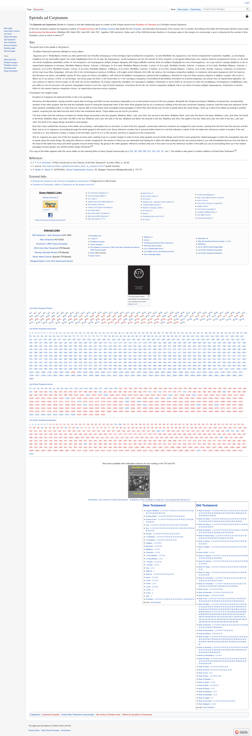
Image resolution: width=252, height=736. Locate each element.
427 (70, 362)
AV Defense (147, 210)
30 (183, 312)
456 (214, 362)
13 (89, 312)
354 (144, 356)
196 (234, 343)
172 (115, 343)
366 (204, 356)
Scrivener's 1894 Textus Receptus (52, 244)
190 (204, 343)
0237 (234, 405)
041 (219, 388)
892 (199, 369)
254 (85, 349)
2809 (97, 375)
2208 (139, 450)
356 (154, 356)
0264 (181, 408)
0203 (37, 405)
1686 (31, 450)
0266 (193, 408)
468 (55, 366)
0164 (235, 398)
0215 (109, 405)
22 (139, 312)
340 (75, 356)
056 (75, 392)
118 (39, 322)
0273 (235, 408)
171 (110, 343)
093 (40, 395)
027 (150, 388)
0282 (73, 411)
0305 (211, 411)
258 (105, 349)
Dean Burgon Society (95, 204)
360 (174, 356)
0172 (67, 402)
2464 (169, 372)
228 (174, 346)
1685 (244, 447)
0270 (217, 408)
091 (30, 395)
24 (150, 312)
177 (139, 343)
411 (209, 359)
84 (49, 319)
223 (149, 346)
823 (144, 369)
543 (35, 369)
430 (85, 362)
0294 (145, 411)
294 (65, 352)
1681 (220, 447)
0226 (175, 405)
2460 (163, 372)
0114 (159, 395)
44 (43, 316)
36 (217, 312)
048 (35, 392)
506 (244, 366)
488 (154, 366)
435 (110, 362)
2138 (85, 450)
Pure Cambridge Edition (152, 254)
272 (174, 349)
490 (164, 366)
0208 (67, 405)
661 (115, 369)
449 (179, 362)
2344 (121, 372)
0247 (79, 408)
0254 (121, 408)
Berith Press (147, 193)
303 (110, 352)
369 (219, 356)
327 (229, 352)
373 (239, 356)
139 (176, 322)
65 (135, 151)
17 (111, 312)
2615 (205, 372)
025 (140, 388)
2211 (151, 450)
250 (65, 349)
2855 (175, 375)
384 (75, 359)
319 (189, 352)
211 (90, 346)
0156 (187, 398)
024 (135, 388)
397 (139, 359)
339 (70, 356)
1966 (61, 450)
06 (50, 388)
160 (55, 343)
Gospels (137, 29)
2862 (217, 375)
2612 (187, 372)
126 (91, 322)
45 (49, 316)
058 (85, 392)
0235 (222, 405)
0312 (37, 415)
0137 (73, 398)
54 (98, 316)
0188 (163, 402)
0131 (43, 398)
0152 (163, 398)
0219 (133, 405)
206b (77, 437)
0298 (169, 411)
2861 (211, 375)
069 (139, 392)
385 (80, 359)
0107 (118, 395)
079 (189, 392)
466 (45, 366)
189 (199, 343)
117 (162, 151)
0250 (97, 408)
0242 (49, 408)
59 (126, 316)
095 (50, 395)
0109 (130, 395)
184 (174, 343)
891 (194, 369)
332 (35, 356)
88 (71, 319)
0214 (103, 405)
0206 (55, 405)
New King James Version (153, 246)
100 (137, 319)
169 (100, 343)
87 (65, 319)
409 (199, 359)
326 (224, 352)
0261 (163, 408)
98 (126, 319)
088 (234, 392)
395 (130, 359)
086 (224, 392)
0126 (230, 395)
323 (209, 352)
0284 (85, 411)
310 (144, 352)
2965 (31, 379)
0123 (212, 395)
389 (100, 359)
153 (237, 339)
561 (90, 447)
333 (40, 356)
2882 (234, 375)
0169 (49, 402)
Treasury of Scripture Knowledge (99, 207)
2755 (229, 372)
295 (70, 352)
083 (209, 392)
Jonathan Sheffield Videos (206, 212)
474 (85, 366)
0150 (151, 398)
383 (70, 359)
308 (134, 352)
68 (176, 316)
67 (170, 316)
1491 (148, 447)
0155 (181, 398)
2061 (97, 372)
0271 (223, 408)
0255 (127, 408)
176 (134, 343)
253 (80, 349)
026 (145, 388)
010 (66, 388)
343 (90, 356)
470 (65, 366)
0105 (106, 395)
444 (154, 362)
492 (174, 366)
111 (209, 319)
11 (78, 312)
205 (60, 346)
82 (37, 319)
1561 (160, 447)
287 (30, 352)
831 (184, 369)
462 (244, 362)
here (134, 304)
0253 (115, 408)
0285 (91, 411)
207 (70, 346)
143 (188, 339)
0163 (229, 398)
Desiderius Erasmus (97, 241)
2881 (228, 375)
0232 (211, 405)
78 (231, 316)
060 (95, 392)
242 (243, 346)
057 (80, 392)
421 (40, 362)
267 (149, 349)
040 (214, 388)
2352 (217, 450)
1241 (232, 369)
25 (156, 312)
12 (84, 312)
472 (75, 366)
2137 (79, 450)
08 (58, 388)
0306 (217, 411)
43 (37, 316)
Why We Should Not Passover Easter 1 (212, 241)
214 (105, 346)
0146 (127, 398)
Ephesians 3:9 (203, 238)
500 (214, 366)
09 (62, 388)
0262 (169, 408)
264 (134, 349)
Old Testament (39, 235)
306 (125, 352)
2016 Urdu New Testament (46, 248)
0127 (236, 395)
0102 (88, 395)
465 (40, 366)
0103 (94, 395)
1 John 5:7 (94, 239)
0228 (187, 405)
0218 (127, 405)
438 (125, 362)
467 (50, 366)
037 (200, 388)
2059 (85, 372)
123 (71, 322)
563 (100, 447)
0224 (163, 405)
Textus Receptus (96, 244)
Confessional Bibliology (205, 195)
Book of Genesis (204, 511)
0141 (97, 398)
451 (189, 362)
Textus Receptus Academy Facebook (49, 220)
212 (95, 346)
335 (50, 356)
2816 (139, 375)
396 (134, 359)
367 (209, 356)
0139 (85, 398)
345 (100, 356)
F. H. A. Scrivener (43, 162)
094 (45, 395)
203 (50, 346)
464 (35, 366)
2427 (133, 372)
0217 (121, 405)
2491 (175, 372)
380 (55, 359)
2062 (103, 372)
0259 (151, 408)
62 (143, 316)
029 (160, 388)
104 (164, 319)
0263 (175, 408)
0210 (79, 405)
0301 (187, 411)
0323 (103, 415)
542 (80, 447)
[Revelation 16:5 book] (139, 481)
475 (90, 366)
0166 (31, 402)
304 (115, 352)
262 (125, 349)
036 (195, 388)
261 (120, 349)
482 (125, 366)
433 (100, 362)
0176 (91, 402)
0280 (61, 411)
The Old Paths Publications (97, 193)
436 (115, 362)
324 (214, 352)
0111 (141, 395)
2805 (73, 375)
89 (76, 319)
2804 (67, 375)
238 (224, 346)
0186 (151, 402)
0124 (218, 395)
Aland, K (48, 169)
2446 (157, 372)
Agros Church (95, 256)
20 (128, 312)
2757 (241, 372)
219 (129, 346)
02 (34, 388)
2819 (157, 375)
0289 (115, 411)
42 (32, 316)
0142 (103, 398)
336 (55, 356)
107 (183, 319)
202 (45, 346)
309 (139, 352)
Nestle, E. (39, 169)
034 (185, 388)
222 (144, 346)
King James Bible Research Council (209, 197)
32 (195, 312)
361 (179, 356)
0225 (169, 405)
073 (159, 392)
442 (144, 362)
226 (164, 346)
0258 (145, 408)
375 (30, 359)
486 (144, 366)
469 (60, 366)
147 (207, 339)
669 (120, 369)
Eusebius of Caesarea (146, 24)
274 (184, 349)
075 (169, 392)
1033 (130, 447)
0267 (199, 408)
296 (75, 352)
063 (110, 392)
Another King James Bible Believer (100, 202)
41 (244, 312)
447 (169, 362)
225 (159, 346)
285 (239, 349)
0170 (55, 402)
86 (60, 319)
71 (193, 316)
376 (35, 359)
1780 (55, 372)
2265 (181, 450)
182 (164, 343)
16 (106, 312)
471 (70, 366)
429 (80, 362)
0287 (103, 411)
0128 (242, 395)
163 (70, 343)
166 (85, 343)
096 (55, 395)
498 (204, 366)
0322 (97, 415)
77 (226, 316)
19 (122, 312)
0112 (147, 395)
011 (71, 388)
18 (117, 312)
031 (170, 388)
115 (236, 319)
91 (87, 319)
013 (81, 388)
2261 (163, 450)
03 (38, 388)
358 (164, 356)
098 (65, 395)
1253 (238, 369)
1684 (238, 447)
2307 (205, 450)
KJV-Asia (146, 199)
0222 (151, 405)
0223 (157, 405)
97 (121, 319)
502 (224, 366)
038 (204, 388)
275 (189, 349)
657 (95, 369)
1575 (166, 447)
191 (209, 343)
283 (229, 349)
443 (149, 362)
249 (60, 349)
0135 (61, 398)
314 (164, 352)
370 (224, 356)
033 (180, 388)
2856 (181, 375)
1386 (142, 447)
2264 (175, 450)
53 (93, 316)
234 (204, 346)
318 (184, 352)
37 (222, 312)
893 (204, 369)
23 (145, 312)
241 (238, 346)
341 (80, 356)
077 (179, 392)
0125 (224, 395)
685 (130, 369)
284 (234, 349)
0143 (109, 398)
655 (85, 369)
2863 (222, 375)
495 (189, 366)
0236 (228, 405)
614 (65, 369)
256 (95, 349)
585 (60, 369)
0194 (199, 402)
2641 (217, 372)
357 (159, 356)
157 (40, 343)
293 (60, 352)
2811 (109, 375)
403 (169, 359)
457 (219, 362)
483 (130, 366)
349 (120, 356)
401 (159, 359)
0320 (85, 415)
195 (229, 343)
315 (169, 352)
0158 (199, 398)
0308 (229, 411)
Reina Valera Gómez (42, 256)
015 (90, 388)
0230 (199, 405)
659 (105, 369)
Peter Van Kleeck (94, 219)
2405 (228, 450)
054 (65, 392)
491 (169, 366)
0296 (157, 411)
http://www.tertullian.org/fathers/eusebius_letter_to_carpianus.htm (72, 166)
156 (35, 343)
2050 (73, 372)
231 (189, 346)
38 (228, 312)
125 (84, 322)
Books (92, 253)
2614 (199, 372)
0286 (97, 411)
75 (215, 316)
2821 (169, 375)
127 (98, 322)
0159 (205, 398)
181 (159, 343)
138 (170, 322)
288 (35, 352)
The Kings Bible (93, 210)
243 (30, 349)
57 (115, 316)
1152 (227, 369)
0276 (37, 411)
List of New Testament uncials (41, 384)
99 (132, 319)
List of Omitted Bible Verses (153, 248)
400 (154, 359)
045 (239, 388)
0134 (55, 398)
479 (110, 366)
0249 (91, 408)
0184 (139, 402)
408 (194, 359)
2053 (79, 372)
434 (105, 362)
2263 (169, 450)
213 (100, 346)
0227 (181, 405)
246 (45, 349)
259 (110, 349)
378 (45, 359)
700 (134, 369)
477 (100, 366)
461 (239, 362)
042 (224, 388)
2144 (121, 450)
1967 (67, 450)
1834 (67, 372)
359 (169, 356)
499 (209, 366)
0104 (100, 395)
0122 (206, 395)
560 (85, 447)
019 (110, 388)
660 (110, 369)
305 (120, 352)
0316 (61, 415)
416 (234, 359)
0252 (109, 408)
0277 (43, 411)
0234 (217, 405)
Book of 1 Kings (204, 567)
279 (209, 349)
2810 (103, 375)
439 (130, 362)
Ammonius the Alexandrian (44, 32)
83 (43, 319)
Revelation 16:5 (95, 236)
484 (134, 366)
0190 (175, 402)
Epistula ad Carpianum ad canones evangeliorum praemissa (60, 181)
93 (98, 319)
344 (95, 356)
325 (219, 352)
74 (209, 316)
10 (73, 312)
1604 (190, 447)
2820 (163, 375)
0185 (145, 402)
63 (148, 316)
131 (124, 322)
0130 (37, 398)
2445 (151, 372)
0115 (165, 395)
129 (111, 322)
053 (60, 392)
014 (86, 388)
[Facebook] (50, 215)
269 (159, 349)
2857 (187, 375)
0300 (181, 411)
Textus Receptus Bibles (96, 196)
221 (139, 346)
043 (229, 388)
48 (65, 316)
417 (238, 359)
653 (75, 369)
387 (90, 359)
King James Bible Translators (98, 213)
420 (35, 362)
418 (243, 359)
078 (184, 392)
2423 (127, 372)
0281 (67, 411)
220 (134, 346)
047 (30, 392)
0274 (241, 408)
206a (71, 437)
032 (175, 388)
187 (189, 343)
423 (50, 362)
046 (244, 388)
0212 (91, 405)
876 (189, 369)
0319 (79, 415)
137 (163, 322)
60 (132, 316)
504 (234, 366)
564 (105, 447)
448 (174, 362)
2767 (37, 375)
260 (115, 349)
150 (222, 339)
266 (144, 349)
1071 (215, 369)
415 (229, 359)
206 (65, 346)
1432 (37, 372)
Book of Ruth (203, 552)
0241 (43, 408)
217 (119, 346)
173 (120, 343)
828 (169, 369)
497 (199, 366)
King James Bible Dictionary (97, 216)
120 (52, 322)
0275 (31, 411)
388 (95, 359)
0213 (97, 405)
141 (178, 339)
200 (35, 346)
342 (85, 356)
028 (155, 388)
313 (159, 352)
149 (217, 339)
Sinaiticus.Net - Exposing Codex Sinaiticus (158, 202)
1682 (226, 447)
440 (134, 362)
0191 (181, 402)
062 (105, 392)
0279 (55, 411)
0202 (31, 405)
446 (164, 362)
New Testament (55, 235)
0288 (109, 411)
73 (204, 316)
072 (154, 392)
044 (234, 388)
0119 (188, 395)
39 (233, 312)
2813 (121, 375)
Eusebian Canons (107, 29)
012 (76, 388)
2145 (127, 450)
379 (50, 359)
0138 (79, 398)
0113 (153, 395)
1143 (221, 369)
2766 (31, 375)
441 (139, 362)
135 (150, 322)
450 (184, 362)
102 (150, 319)
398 (144, 359)
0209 (73, 405)
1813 (61, 372)
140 (183, 322)
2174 (109, 372)
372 (234, 356)
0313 (43, 415)
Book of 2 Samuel (205, 561)
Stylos (145, 213)
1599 (178, 447)
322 (204, 352)
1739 (49, 372)
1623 (208, 447)
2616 (211, 372)
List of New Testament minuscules (210, 250)
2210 (145, 450)
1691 (37, 450)
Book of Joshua (204, 541)
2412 (31, 454)
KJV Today (91, 199)
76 (220, 316)
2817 (145, 375)
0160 (211, 398)
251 (70, 349)
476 (95, 366)
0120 (194, 395)
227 (169, 346)
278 (204, 349)
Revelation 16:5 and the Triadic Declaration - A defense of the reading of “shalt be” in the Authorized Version (138, 500)
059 (90, 392)
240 (234, 346)
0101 (82, 395)
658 (100, 369)
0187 (157, 402)
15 (100, 312)
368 (214, 356)
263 (130, 349)
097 (60, 395)
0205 (49, 405)
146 (202, 339)
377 (40, 359)
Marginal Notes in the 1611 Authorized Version (51, 261)
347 (110, 356)
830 (179, 369)
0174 (79, 402)
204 (55, 346)
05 (46, 388)
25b (119, 424)
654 (80, 369)
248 (55, 349)
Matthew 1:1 (148, 237)
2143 (115, 450)
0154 (175, 398)
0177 (97, 402)
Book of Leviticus (205, 524)
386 (85, 359)
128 (104, 322)
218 (124, 346)
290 (45, 352)
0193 (193, 402)
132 (130, 322)
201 (40, 346)
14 (95, 312)
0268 (205, 408)
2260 (157, 450)
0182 (127, 402)
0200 (235, 402)
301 (100, 352)
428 (75, 362)
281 (219, 349)
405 (179, 359)
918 (209, 369)
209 (80, 346)
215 (110, 346)
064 (115, 392)
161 (60, 343)
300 (95, 352)
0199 (229, 402)
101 (144, 319)
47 (60, 316)
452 (194, 362)
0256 (133, 408)
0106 (112, 395)
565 (45, 369)
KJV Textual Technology (205, 209)
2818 (151, 375)
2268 (115, 372)
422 (45, 362)
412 (214, 359)
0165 (241, 398)
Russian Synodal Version (46, 252)
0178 (103, 402)
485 (139, 366)
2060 (91, 372)
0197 (217, 402)
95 (109, 319)
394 (125, 359)
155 (30, 343)
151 (227, 339)
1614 (196, 447)
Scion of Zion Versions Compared (209, 203)
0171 (61, 402)
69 (182, 316)
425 (60, 362)
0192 (187, 402)
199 (30, 346)
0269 (211, 408)
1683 (232, 447)
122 (65, 322)
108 (139, 151)
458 (224, 362)
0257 (139, 408)
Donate (45, 209)
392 (115, 359)
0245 (67, 408)
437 (120, 362)
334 (45, 356)
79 (237, 316)
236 (214, 346)
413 (219, 359)
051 (50, 392)
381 (60, 359)
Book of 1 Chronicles (206, 578)
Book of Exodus (204, 519)
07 (54, 388)
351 (130, 356)
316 (174, 352)
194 (224, 343)
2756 (235, 372)
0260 (157, 408)
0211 (85, 405)
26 (161, 312)
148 (212, 339)
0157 (193, 398)
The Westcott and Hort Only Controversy (158, 243)
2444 (145, 372)
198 (244, 343)
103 (157, 319)
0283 (79, 411)
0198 (223, 402)
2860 (205, 375)
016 (95, 388)
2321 (211, 450)
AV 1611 (145, 219)
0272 (229, 408)
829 (174, 369)
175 (130, 343)
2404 (222, 450)
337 (60, 356)
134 (144, 322)
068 (134, 392)
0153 (169, 398)
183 (169, 343)
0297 (163, 411)
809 (120, 447)
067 (130, 392)
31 (189, 312)
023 (130, 388)
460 (234, 362)
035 (190, 388)
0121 (200, 395)
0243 (55, 408)
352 (134, 356)
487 (149, 366)
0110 (136, 395)
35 (211, 312)
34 (206, 312)
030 (165, 388)
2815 (133, 375)
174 (125, 343)
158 (45, 343)
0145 (121, 398)
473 (80, 366)
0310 (241, 411)
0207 (61, 405)
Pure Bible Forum (203, 215)
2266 (187, 450)
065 (120, 392)
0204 (43, 405)
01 (30, 388)
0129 (31, 398)
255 (90, 349)
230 (184, 346)
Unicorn (146, 240)
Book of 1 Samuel (205, 555)
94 (104, 319)
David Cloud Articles (204, 218)
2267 (193, 450)
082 (204, 392)
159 (50, 343)
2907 (240, 375)
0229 (193, 405)
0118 (182, 395)
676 (125, 369)
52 (87, 316)
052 (55, 392)
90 (82, 319)
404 (174, 359)
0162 (223, 398)
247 (50, 349)
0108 (124, 395)
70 (187, 316)
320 (194, 352)
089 (239, 392)
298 (85, 352)
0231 (205, 405)
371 (229, 356)
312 (154, 352)
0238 (240, 405)
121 (58, 322)
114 (158, 151)
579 (55, 369)
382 (65, 359)
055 (70, 392)
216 (115, 346)
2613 (193, 372)
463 (30, 366)
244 (35, 349)
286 (244, 349)
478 (105, 366)
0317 (67, 415)
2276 (199, 450)
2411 (240, 450)
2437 (139, 372)
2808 (91, 375)
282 (224, 349)
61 (137, 316)
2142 (109, 450)
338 (65, 356)
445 (159, 362)
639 (70, 369)
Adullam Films (202, 206)
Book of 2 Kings (204, 572)
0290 (121, 411)
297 (80, 352)
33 (200, 312)
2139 (91, 450)
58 (121, 316)
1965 (55, 450)
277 (199, 349)
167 (90, 343)
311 (149, 352)
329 (238, 352)
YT (103, 219)
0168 (43, 402)
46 (54, 316)
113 (153, 151)
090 (244, 392)
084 (214, 392)
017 (100, 388)
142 (183, 339)
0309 (235, 411)
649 (115, 447)
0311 (31, 415)
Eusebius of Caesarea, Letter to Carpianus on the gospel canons (62, 184)
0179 (109, 402)
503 (229, 366)
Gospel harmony (86, 29)
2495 (181, 372)
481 (120, 366)
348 (115, 356)
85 (54, 319)
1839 (49, 450)
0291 (127, 411)
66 (165, 316)
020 (115, 388)
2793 (49, 375)
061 (100, 392)
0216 (115, 405)
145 (198, 339)
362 (184, 356)
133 (137, 322)
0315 (55, 415)
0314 (49, 415)
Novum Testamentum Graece (79, 169)
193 (219, 343)
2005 (73, 450)
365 (199, 356)
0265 (187, 408)
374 (244, 356)
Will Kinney (202, 244)
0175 (85, 402)
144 (193, 339)
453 (199, 362)
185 (179, 343)
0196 (211, 402)
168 (95, 343)
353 (139, 356)
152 (232, 339)
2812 (115, 375)
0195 (205, 402)
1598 (172, 447)
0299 (175, 411)
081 (199, 392)
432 (95, 362)
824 (149, 369)
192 (214, 343)
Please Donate (49, 197)
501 (219, 366)
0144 (115, 398)
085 (219, 392)
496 (194, 366)
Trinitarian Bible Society (151, 205)
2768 (43, 375)
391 (110, 359)
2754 (223, 372)
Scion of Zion (201, 200)
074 (164, 392)
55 (104, 316)
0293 (139, 411)
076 (174, 392)
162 (65, 343)
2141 (103, 450)
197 (239, 343)
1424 (31, 372)
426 (65, 362)
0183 (133, 402)
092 (35, 395)
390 (105, 359)
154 (242, 339)
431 (90, 362)
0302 (193, 411)
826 (159, 369)
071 (149, 392)
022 (125, 388)
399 (149, 359)
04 (42, 388)
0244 (61, 408)
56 (109, 316)
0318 (73, 415)
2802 (55, 375)
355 (149, 356)
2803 (61, 375)
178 (144, 343)
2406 (234, 450)
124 (78, 322)
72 (198, 316)
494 (184, 366)
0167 (37, 402)
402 (164, 359)
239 (229, 346)
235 (209, 346)
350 (125, 356)
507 (30, 369)
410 (204, 359)
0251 (103, 408)
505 (239, 366)
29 (178, 312)
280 (214, 349)
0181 (121, 402)
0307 (223, 411)
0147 (133, 398)
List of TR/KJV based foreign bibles (210, 247)
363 (189, 356)
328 (234, 352)
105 (170, 319)
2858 (193, 375)
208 (75, 346)
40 (239, 312)
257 (100, 349)
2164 (133, 450)
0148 (139, 398)
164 (75, 343)
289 (40, 352)
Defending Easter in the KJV (152, 216)
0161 (217, 398)
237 (219, 346)
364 (194, 356)
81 (32, 319)
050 (45, 392)
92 (93, 319)
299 (90, 352)
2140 (97, 450)
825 (154, 369)
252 (75, 349)
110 (203, 319)
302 (105, 352)
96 (115, 319)
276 (194, 349)
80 (243, 316)
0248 (85, 408)
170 (105, 343)
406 (184, 359)
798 (139, 369)
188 (194, 343)
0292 (133, 411)
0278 (49, 411)
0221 (145, 405)
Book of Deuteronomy (206, 535)
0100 (76, 395)
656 (90, 369)
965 (125, 447)
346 (105, 356)
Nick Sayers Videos (150, 196)
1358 (136, 447)
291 (50, 352)
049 (40, 392)
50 (76, 316)
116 (242, 319)
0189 (169, 402)
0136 (67, 398)
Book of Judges (204, 547)
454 (204, 362)
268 (154, 349)
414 (224, 359)
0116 (171, 395)
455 (209, 362)
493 (179, 366)
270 (164, 349)
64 (154, 316)
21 (134, 312)
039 (209, 388)
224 (154, 346)
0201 (241, 402)
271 (169, 349)
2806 (79, 375)
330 (243, 352)
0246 (73, 408)
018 (105, 388)
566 (50, 369)
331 (30, 356)
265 (139, 349)
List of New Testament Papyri (40, 308)
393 (120, 359)
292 (55, 352)
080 (194, 392)
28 (172, 312)
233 (199, 346)
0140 (91, 398)
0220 (139, 405)
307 (130, 352)
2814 (127, 375)
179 (149, 343)
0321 (91, 415)
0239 (31, 408)
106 (177, 319)
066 (125, 392)
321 (199, 352)
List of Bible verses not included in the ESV (159, 251)
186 (184, 343)
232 (194, 346)
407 (189, 359)
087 (229, 392)
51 (82, 316)
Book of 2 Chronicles (206, 584)
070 (144, 392)
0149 (145, 398)
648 (110, 447)
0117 (176, 395)
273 (179, 349)
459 (229, 362)
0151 (157, 398)
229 (179, 346)
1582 (43, 372)
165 (80, 343)
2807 (85, 375)
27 (167, 312)
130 (117, 322)
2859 (199, 375)
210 (85, 346)
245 (40, 349)
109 (144, 151)
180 (154, 343)
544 (40, 369)
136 (157, 322)
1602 (184, 447)
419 (30, 362)
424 (55, 362)
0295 (151, 411)
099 (70, 395)
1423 (244, 369)
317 (179, 352)
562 (95, 447)
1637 (214, 447)
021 (131, 151)
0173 (73, 402)
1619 (202, 447)
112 (149, 151)
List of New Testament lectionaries (210, 253)
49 (71, 316)
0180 (115, 402)
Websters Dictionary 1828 (152, 208)
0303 (199, 411)
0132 (49, 398)
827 (164, 369)
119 (45, 322)
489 (159, 366)
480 (115, 366)
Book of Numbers (205, 530)
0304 (205, 411)
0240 (37, 408)
